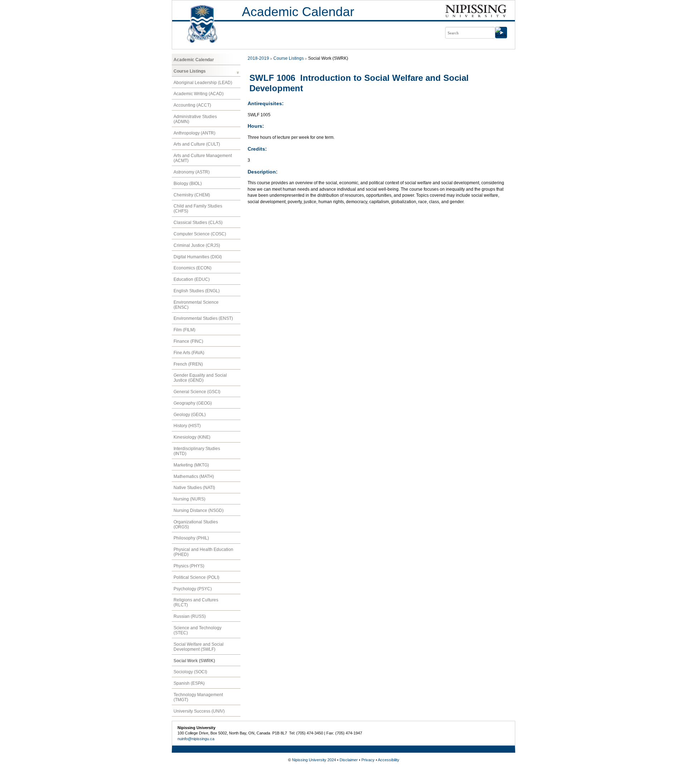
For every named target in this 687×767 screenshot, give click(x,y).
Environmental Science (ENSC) (196, 305)
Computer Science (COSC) (200, 233)
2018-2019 (258, 58)
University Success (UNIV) (199, 711)
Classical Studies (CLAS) (198, 222)
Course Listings (190, 71)
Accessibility (388, 760)
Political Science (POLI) (196, 577)
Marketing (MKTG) (191, 465)
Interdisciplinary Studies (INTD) (197, 451)
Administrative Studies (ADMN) (195, 119)
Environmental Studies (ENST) (203, 318)
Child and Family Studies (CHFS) (198, 209)
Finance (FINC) (188, 341)
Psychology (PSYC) (193, 588)
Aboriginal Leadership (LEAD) (203, 82)
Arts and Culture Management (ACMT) (203, 158)
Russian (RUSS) (190, 616)
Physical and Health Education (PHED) (203, 552)
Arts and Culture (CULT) (197, 144)
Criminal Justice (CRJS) (197, 245)
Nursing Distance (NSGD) (199, 510)
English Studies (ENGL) (197, 290)
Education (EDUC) (192, 279)
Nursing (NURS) (189, 499)
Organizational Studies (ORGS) (196, 524)
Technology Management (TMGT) (198, 697)
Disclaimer (349, 760)
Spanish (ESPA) (189, 683)
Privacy (368, 760)
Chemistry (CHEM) (192, 194)
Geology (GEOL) (190, 414)
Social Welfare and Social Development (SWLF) (199, 647)
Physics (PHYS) (189, 565)
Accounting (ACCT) (192, 105)
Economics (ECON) (192, 267)
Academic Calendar (298, 11)
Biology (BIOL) (188, 183)
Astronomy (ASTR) (192, 172)
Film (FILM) (184, 329)
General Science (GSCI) (197, 391)
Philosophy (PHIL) (191, 538)
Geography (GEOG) (193, 403)
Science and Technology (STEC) (197, 630)
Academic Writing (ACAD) (199, 93)
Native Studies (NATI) (194, 487)
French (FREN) (188, 364)
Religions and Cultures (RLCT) (196, 602)
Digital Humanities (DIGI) (198, 256)
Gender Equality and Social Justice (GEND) (200, 378)
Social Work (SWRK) (194, 660)
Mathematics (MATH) (194, 476)
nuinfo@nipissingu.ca (195, 739)
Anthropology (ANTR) (194, 133)
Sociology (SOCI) (190, 671)
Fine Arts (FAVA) (189, 352)
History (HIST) (187, 425)
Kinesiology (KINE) (192, 437)
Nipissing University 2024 (314, 760)
